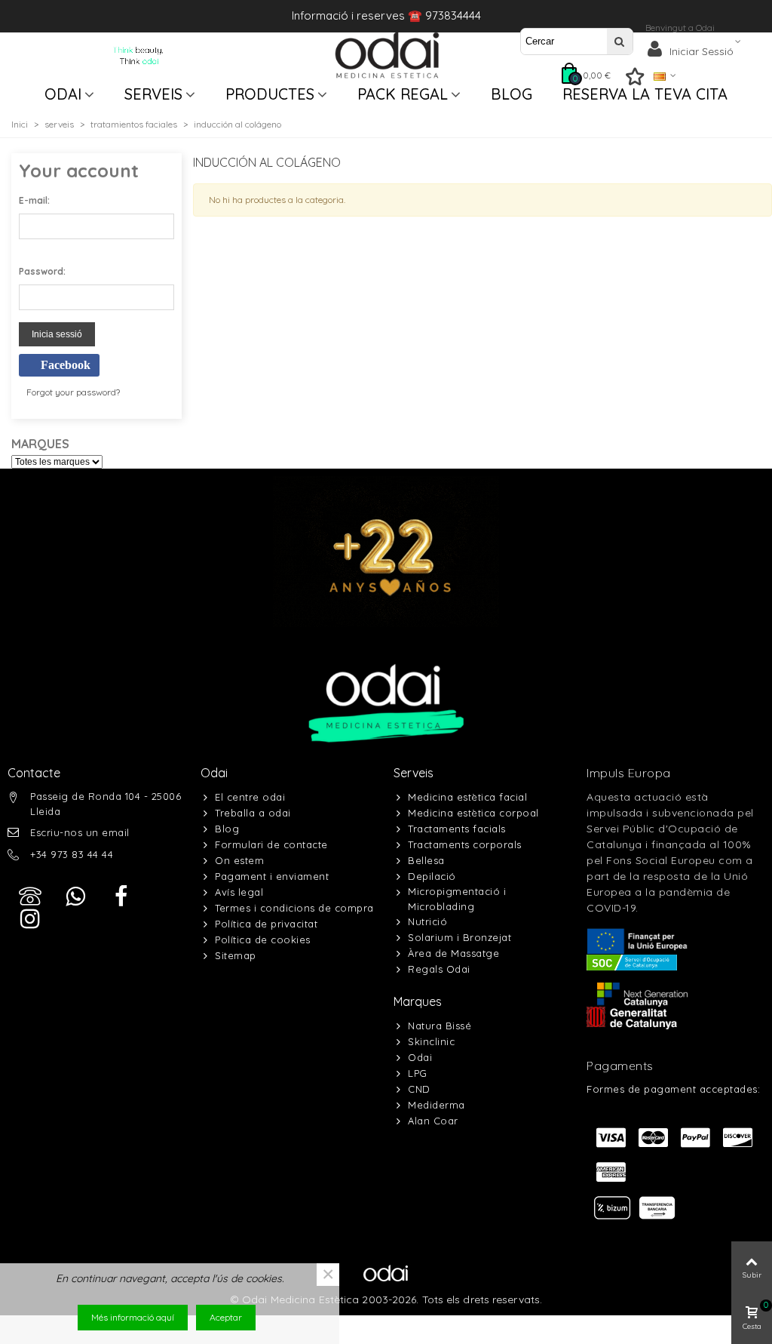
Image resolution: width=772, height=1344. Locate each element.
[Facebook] (120, 896)
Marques (418, 1001)
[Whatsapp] (75, 896)
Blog (511, 94)
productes (269, 94)
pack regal (402, 94)
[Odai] (387, 55)
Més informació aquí (132, 1317)
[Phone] (30, 896)
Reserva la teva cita (645, 94)
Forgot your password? (73, 392)
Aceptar (226, 1317)
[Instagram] (30, 919)
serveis (153, 94)
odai (62, 94)
